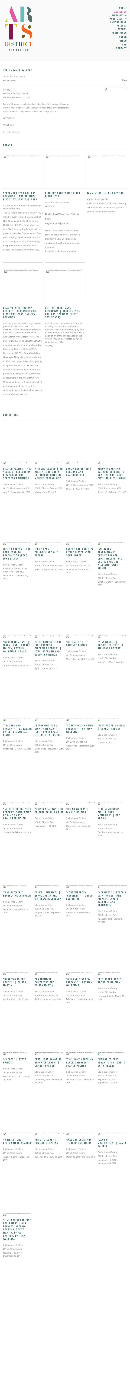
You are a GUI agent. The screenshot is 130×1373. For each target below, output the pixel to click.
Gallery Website (12, 132)
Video (123, 40)
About (123, 8)
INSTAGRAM (9, 118)
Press (123, 37)
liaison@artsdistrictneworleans (60, 251)
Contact (121, 48)
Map (124, 44)
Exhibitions (119, 33)
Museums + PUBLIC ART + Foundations (118, 19)
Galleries (120, 11)
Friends (122, 25)
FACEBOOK (8, 124)
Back (124, 80)
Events (122, 29)
